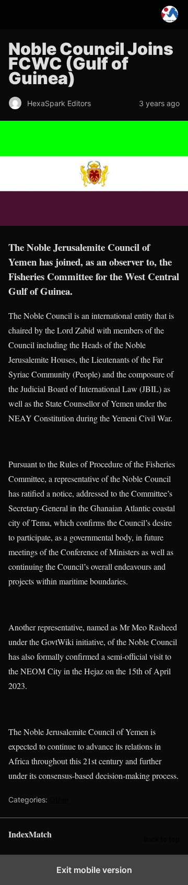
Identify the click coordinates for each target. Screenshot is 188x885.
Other (59, 799)
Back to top (162, 839)
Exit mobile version (94, 870)
